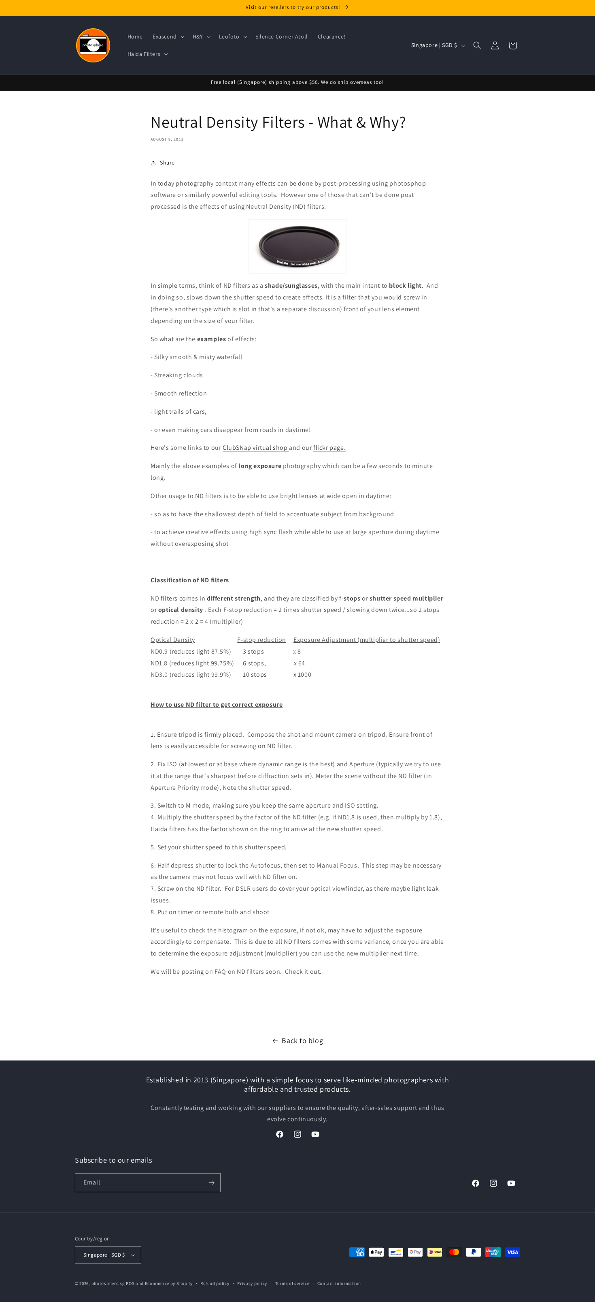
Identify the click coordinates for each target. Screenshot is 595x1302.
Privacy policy (252, 1283)
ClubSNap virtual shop (256, 447)
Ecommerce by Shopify (169, 1283)
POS (130, 1283)
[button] (168, 36)
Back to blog (302, 1040)
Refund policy (214, 1283)
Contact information (339, 1283)
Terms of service (292, 1283)
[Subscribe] (211, 1182)
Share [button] (167, 162)
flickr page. (329, 447)
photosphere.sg (108, 1283)
